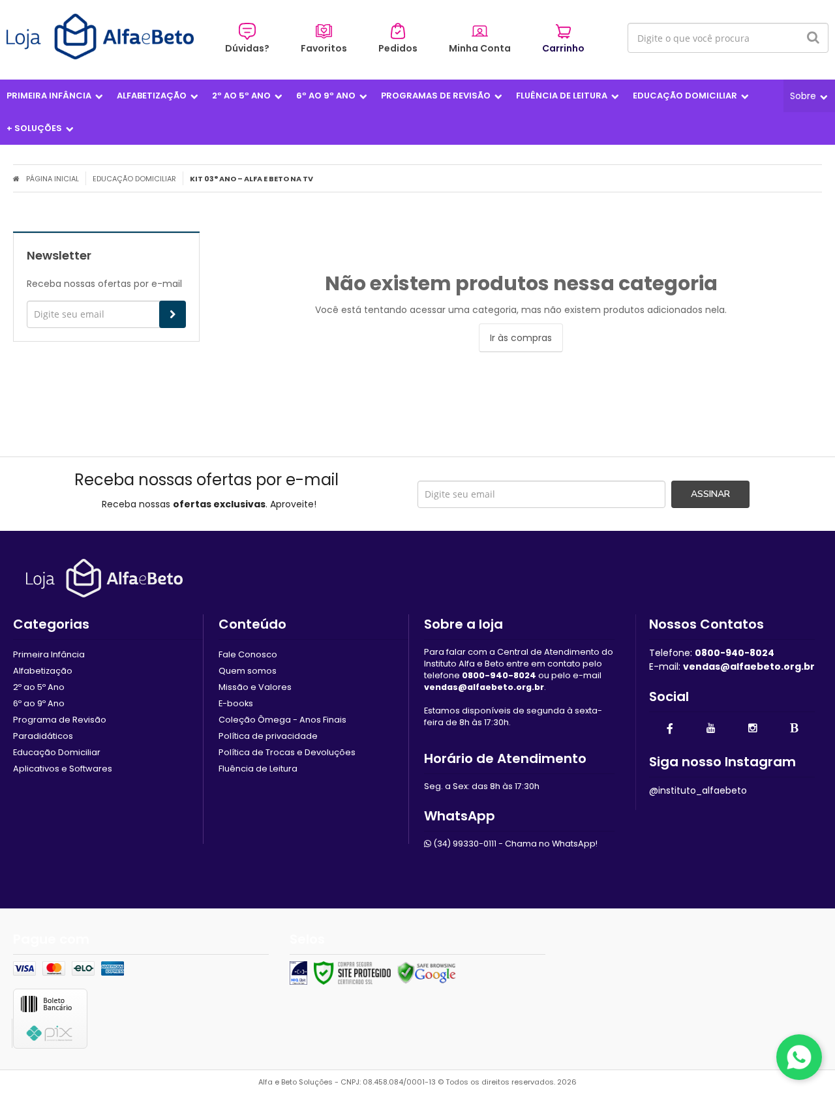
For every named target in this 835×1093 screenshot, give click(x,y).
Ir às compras (521, 337)
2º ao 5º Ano (39, 687)
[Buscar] (813, 38)
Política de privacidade (268, 735)
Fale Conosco (248, 654)
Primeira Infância (49, 654)
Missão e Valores (255, 687)
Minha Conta (480, 48)
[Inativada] (298, 973)
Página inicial (52, 178)
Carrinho (563, 48)
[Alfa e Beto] (100, 36)
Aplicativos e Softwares (62, 768)
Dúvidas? (247, 48)
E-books (236, 703)
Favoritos (324, 48)
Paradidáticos (43, 735)
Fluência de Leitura (258, 768)
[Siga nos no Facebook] (670, 729)
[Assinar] (172, 314)
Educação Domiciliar (134, 178)
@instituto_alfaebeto (698, 790)
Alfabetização (42, 670)
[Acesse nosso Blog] (794, 728)
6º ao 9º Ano (39, 703)
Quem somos (248, 670)
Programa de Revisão (59, 719)
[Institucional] (809, 96)
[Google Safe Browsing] (426, 973)
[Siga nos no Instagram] (753, 728)
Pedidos (398, 48)
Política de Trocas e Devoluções (287, 752)
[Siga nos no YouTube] (711, 728)
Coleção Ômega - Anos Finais (282, 719)
